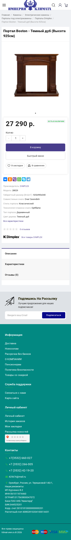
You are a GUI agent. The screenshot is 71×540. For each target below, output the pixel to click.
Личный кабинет (15, 415)
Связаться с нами (15, 392)
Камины (17, 15)
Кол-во (9, 132)
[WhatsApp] (19, 179)
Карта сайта (12, 398)
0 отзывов (25, 229)
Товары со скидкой (16, 375)
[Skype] (24, 179)
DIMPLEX (24, 186)
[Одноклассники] (10, 179)
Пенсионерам (13, 364)
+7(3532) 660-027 (20, 458)
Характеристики (14, 264)
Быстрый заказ (35, 156)
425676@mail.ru (17, 476)
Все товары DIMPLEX (31, 237)
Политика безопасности (19, 369)
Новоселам (11, 348)
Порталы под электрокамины (17, 18)
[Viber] (15, 179)
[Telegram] (28, 179)
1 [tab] (35, 113)
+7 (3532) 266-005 (20, 464)
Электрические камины (37, 15)
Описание (11, 253)
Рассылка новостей (16, 431)
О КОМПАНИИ (13, 359)
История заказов (15, 421)
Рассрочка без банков (18, 353)
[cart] (66, 5)
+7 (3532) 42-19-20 (21, 470)
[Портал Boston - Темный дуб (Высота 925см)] (35, 75)
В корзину (35, 147)
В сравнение (38, 165)
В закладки (17, 165)
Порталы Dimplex (43, 18)
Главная (6, 15)
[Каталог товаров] (4, 4)
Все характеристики (13, 221)
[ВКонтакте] (5, 179)
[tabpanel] (35, 75)
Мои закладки (13, 426)
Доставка (10, 343)
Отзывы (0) (11, 274)
